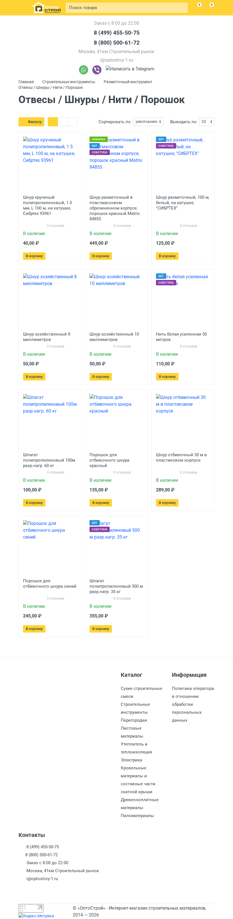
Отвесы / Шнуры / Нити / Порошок (50, 87)
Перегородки (134, 720)
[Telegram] (130, 69)
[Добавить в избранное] (64, 256)
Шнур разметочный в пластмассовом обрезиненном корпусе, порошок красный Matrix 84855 (115, 208)
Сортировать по (115, 121)
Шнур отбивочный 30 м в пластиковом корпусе (181, 457)
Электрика (131, 760)
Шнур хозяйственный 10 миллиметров (114, 337)
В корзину (34, 256)
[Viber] (96, 69)
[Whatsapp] (83, 69)
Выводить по (183, 121)
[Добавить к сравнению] (73, 256)
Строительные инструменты (68, 81)
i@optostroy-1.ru (116, 60)
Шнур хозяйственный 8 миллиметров (46, 337)
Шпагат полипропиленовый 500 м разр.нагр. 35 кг (116, 586)
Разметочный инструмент (128, 81)
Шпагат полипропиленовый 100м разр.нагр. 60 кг (49, 460)
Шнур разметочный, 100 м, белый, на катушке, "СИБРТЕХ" (182, 203)
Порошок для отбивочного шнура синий (49, 583)
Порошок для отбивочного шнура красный (109, 460)
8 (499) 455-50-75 (117, 32)
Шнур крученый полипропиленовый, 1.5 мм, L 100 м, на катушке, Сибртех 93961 (47, 205)
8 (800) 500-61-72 (117, 42)
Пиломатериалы (137, 815)
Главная (26, 81)
